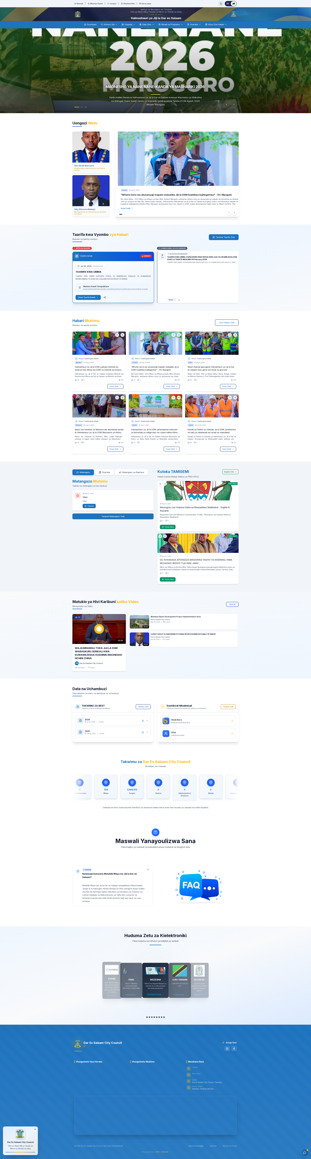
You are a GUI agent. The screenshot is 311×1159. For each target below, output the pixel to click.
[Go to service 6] (159, 1024)
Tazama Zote (143, 713)
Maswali (80, 4)
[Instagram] (227, 1055)
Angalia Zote (229, 479)
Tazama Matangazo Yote (113, 523)
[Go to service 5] (156, 1024)
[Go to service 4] (154, 1024)
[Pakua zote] (143, 727)
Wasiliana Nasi (129, 4)
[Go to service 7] (161, 1024)
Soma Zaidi (125, 215)
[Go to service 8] (164, 1024)
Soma (171, 306)
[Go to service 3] (152, 1024)
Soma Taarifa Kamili (86, 304)
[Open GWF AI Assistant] (304, 1152)
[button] (112, 892)
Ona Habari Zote (226, 329)
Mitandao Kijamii (96, 4)
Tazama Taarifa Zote (225, 244)
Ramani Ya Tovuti (230, 1153)
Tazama (90, 513)
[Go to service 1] (147, 1024)
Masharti (213, 1153)
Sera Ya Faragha (196, 1152)
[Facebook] (234, 1055)
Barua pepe (146, 4)
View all (232, 611)
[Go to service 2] (149, 1024)
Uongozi (113, 4)
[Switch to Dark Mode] (221, 3)
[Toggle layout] (35, 1130)
